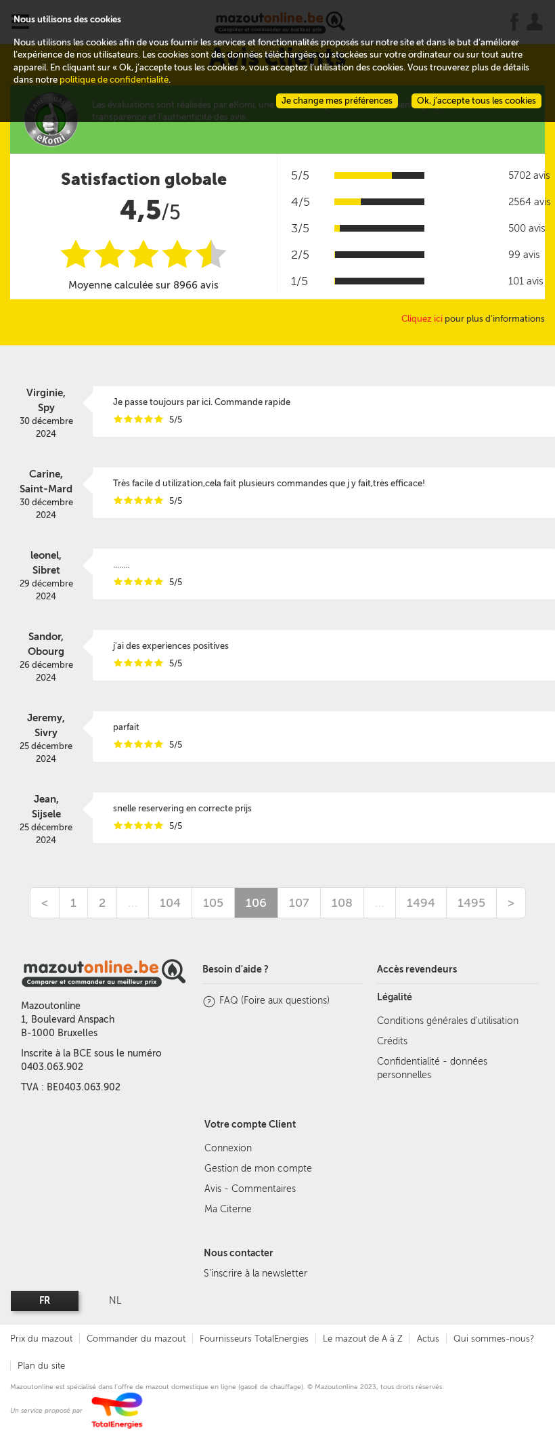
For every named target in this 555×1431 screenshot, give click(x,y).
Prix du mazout (41, 1338)
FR (44, 1300)
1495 (471, 902)
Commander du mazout (136, 1338)
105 (213, 902)
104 (170, 902)
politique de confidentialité (114, 79)
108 (342, 902)
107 (299, 902)
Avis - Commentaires (250, 1189)
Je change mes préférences (337, 100)
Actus (428, 1338)
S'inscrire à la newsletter (255, 1273)
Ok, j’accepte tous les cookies (476, 100)
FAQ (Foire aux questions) (274, 1000)
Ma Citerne (228, 1209)
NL (115, 1300)
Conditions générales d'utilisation (447, 1021)
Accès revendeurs (417, 969)
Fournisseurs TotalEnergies (254, 1338)
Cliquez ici (422, 319)
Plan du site (41, 1366)
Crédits (392, 1041)
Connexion (228, 1148)
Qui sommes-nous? (493, 1338)
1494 (421, 902)
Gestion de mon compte (258, 1168)
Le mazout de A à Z (363, 1338)
